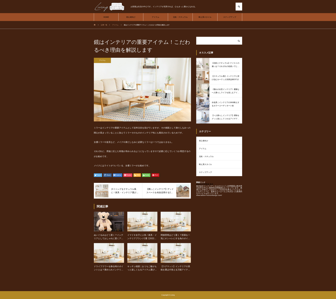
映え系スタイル (205, 17)
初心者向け (130, 17)
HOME (106, 17)
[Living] (109, 6)
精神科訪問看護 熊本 (204, 184)
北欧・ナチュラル (180, 17)
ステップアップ (229, 17)
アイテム (155, 17)
